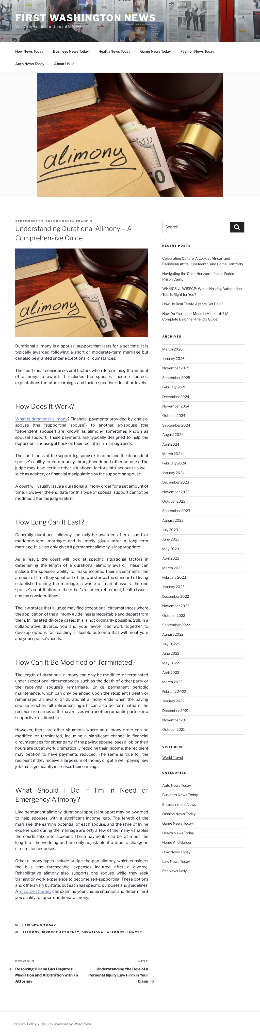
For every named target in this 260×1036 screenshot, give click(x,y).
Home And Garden (177, 842)
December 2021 (175, 710)
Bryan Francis (77, 221)
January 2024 (173, 473)
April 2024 (170, 444)
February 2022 (174, 691)
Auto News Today (29, 64)
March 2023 (172, 568)
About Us (62, 64)
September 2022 (176, 625)
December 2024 (175, 397)
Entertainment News (179, 804)
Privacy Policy (25, 1024)
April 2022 (170, 672)
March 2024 (172, 453)
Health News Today (115, 51)
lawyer (134, 932)
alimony (31, 932)
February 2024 (174, 463)
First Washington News (85, 17)
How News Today (29, 51)
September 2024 (176, 425)
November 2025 (175, 368)
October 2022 (173, 615)
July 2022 (170, 644)
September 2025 (176, 377)
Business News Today (71, 51)
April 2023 (170, 558)
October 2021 (173, 729)
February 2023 (174, 577)
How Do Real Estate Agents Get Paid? (192, 304)
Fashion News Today (197, 51)
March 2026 (172, 349)
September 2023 (176, 510)
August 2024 (173, 434)
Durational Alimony (103, 932)
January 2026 (173, 358)
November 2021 (175, 720)
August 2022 (172, 634)
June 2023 (171, 539)
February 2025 (174, 387)
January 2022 (173, 701)
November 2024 (175, 406)
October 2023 (173, 501)
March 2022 (172, 682)
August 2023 (173, 520)
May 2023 (170, 549)
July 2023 (170, 530)
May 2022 (170, 663)
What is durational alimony (41, 419)
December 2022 (175, 596)
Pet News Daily (174, 871)
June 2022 (170, 653)
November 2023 (175, 492)
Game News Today (155, 51)
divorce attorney (35, 891)
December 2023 (175, 482)
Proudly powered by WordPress (66, 1024)
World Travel (172, 757)
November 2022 (175, 606)
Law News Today (39, 925)
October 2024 (173, 415)
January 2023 (173, 587)
